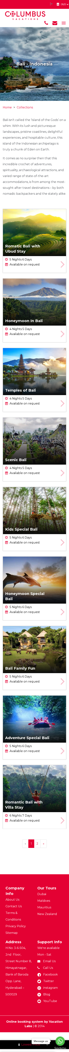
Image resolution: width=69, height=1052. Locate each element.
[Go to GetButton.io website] (60, 1048)
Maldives (43, 900)
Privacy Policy (16, 926)
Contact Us (14, 906)
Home (7, 107)
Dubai (41, 894)
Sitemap (12, 933)
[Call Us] (46, 23)
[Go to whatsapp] (60, 1041)
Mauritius (44, 907)
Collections (25, 107)
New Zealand (47, 914)
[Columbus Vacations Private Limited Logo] (25, 15)
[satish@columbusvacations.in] (54, 23)
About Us (12, 899)
